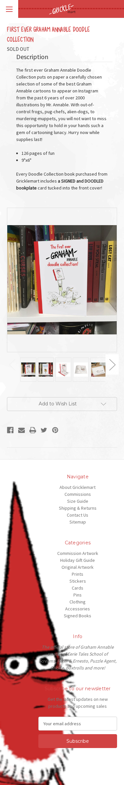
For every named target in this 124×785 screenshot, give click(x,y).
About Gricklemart (78, 487)
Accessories (77, 609)
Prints (77, 574)
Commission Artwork (77, 553)
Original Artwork (78, 567)
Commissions (77, 494)
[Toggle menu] (9, 9)
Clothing (77, 602)
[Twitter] (44, 430)
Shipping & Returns (78, 508)
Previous (12, 365)
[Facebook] (10, 430)
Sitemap (77, 522)
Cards (77, 588)
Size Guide (77, 501)
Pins (77, 595)
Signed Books (77, 616)
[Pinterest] (55, 430)
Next (112, 365)
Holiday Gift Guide (77, 560)
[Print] (32, 430)
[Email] (21, 430)
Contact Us (77, 515)
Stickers (77, 581)
